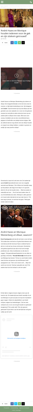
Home (2, 5)
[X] (15, 42)
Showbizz (6, 5)
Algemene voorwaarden (24, 407)
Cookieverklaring (14, 407)
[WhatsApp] (19, 42)
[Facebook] (12, 42)
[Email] (23, 42)
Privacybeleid (6, 407)
